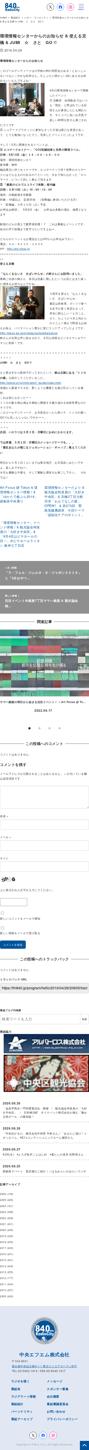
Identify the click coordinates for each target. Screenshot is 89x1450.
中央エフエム (39, 1444)
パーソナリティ (22, 1411)
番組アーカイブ (22, 1419)
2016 (3, 1254)
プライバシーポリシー (62, 1419)
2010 (3, 1290)
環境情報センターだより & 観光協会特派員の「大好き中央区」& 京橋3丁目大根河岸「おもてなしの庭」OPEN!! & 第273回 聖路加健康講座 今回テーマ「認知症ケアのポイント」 (64, 501)
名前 (4, 816)
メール (5, 837)
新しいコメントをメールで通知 (20, 918)
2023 (3, 1212)
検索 (84, 1019)
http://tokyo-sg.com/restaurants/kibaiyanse (29, 333)
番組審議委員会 (57, 1404)
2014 (3, 1266)
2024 (3, 1206)
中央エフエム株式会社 (44, 1354)
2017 (3, 1248)
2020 (3, 1230)
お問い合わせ (56, 1411)
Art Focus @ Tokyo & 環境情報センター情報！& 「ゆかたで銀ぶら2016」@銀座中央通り (19, 494)
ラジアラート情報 (23, 1396)
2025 (3, 1200)
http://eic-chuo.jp (18, 249)
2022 (3, 1218)
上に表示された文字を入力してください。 (27, 890)
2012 (3, 1278)
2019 (3, 1236)
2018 (3, 1242)
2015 (3, 1260)
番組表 (16, 1389)
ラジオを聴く (20, 1381)
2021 (3, 1224)
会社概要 (53, 1396)
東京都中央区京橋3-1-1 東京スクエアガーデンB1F (44, 1366)
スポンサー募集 (57, 1389)
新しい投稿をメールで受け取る (20, 933)
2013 (3, 1272)
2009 (3, 1296)
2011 (3, 1284)
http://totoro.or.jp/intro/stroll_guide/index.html (30, 383)
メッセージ (54, 1381)
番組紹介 (17, 1404)
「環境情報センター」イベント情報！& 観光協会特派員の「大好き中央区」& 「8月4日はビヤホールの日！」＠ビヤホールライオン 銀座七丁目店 (20, 534)
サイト (4, 858)
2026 (3, 1194)
